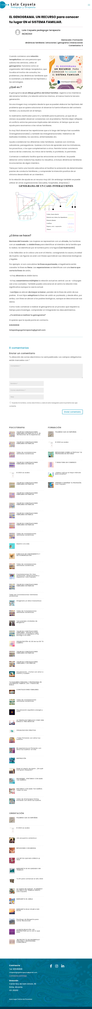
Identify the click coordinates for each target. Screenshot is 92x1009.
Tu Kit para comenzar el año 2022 (29, 879)
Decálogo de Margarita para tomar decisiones (27, 920)
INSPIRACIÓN (21, 758)
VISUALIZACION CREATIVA (26, 730)
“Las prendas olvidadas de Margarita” (26, 621)
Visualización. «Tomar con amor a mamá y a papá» (29, 672)
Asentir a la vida (22, 544)
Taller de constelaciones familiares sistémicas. (26, 534)
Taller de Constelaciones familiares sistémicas (23, 595)
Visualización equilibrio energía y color (29, 710)
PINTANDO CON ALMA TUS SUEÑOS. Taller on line (29, 789)
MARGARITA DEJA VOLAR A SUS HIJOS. (27, 909)
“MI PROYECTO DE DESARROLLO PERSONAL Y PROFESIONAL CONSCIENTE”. (28, 941)
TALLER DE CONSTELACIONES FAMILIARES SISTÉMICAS (27, 442)
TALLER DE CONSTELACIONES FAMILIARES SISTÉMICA (27, 514)
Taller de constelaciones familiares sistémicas (26, 453)
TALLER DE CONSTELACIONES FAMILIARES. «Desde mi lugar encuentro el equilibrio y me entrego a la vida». (27, 633)
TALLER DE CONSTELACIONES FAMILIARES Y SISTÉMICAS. (27, 662)
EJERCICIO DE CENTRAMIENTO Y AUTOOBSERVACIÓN (28, 554)
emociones (51, 42)
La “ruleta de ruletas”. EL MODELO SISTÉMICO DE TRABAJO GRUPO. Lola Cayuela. (29, 890)
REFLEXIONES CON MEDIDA (26, 848)
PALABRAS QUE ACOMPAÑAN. (66, 432)
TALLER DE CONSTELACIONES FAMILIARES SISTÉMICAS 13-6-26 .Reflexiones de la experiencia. (28, 433)
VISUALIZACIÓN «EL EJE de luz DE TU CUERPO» (30, 642)
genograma (63, 42)
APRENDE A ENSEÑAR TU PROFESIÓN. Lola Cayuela (68, 483)
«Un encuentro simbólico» (26, 838)
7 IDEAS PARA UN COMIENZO (65, 462)
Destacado (66, 40)
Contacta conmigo (18, 975)
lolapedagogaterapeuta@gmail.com (23, 972)
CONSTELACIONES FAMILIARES (27, 690)
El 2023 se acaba (23, 473)
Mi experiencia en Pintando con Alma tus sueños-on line (28, 748)
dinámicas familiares (34, 42)
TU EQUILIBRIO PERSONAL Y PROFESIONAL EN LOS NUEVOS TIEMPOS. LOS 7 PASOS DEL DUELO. (25, 683)
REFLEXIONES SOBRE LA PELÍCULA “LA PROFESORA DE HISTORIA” (68, 453)
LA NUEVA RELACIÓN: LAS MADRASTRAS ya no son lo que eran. (28, 931)
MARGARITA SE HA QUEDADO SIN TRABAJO (28, 869)
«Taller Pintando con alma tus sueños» (28, 738)
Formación (78, 40)
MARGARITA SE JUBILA (24, 899)
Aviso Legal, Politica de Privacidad (20, 999)
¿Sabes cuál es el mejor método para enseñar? (68, 473)
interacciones (76, 42)
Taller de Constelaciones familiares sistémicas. (26, 611)
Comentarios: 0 (76, 45)
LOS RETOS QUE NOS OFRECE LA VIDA (28, 859)
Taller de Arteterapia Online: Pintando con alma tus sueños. (28, 799)
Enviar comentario (72, 412)
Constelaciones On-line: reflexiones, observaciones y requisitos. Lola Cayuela (27, 575)
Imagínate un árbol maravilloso (29, 601)
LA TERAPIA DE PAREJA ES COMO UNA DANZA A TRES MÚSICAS (30, 720)
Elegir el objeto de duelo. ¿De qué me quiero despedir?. (29, 769)
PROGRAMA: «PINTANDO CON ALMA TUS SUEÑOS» (29, 779)
